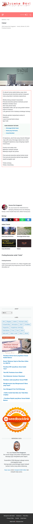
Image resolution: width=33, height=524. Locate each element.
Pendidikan (27, 324)
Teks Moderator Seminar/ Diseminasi (14, 376)
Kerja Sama (23, 518)
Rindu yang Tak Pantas (12, 130)
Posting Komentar (6, 28)
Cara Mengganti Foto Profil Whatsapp (14, 389)
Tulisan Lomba (13, 333)
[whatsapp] (22, 219)
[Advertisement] (16, 48)
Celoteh (15, 321)
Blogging (9, 321)
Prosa (12, 330)
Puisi (17, 330)
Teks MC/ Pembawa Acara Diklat (12, 372)
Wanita (26, 333)
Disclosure (18, 515)
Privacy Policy (10, 518)
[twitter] (16, 9)
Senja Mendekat (10, 133)
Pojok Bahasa (6, 330)
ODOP (21, 324)
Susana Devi (20, 521)
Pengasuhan (6, 327)
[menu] (4, 15)
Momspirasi (15, 324)
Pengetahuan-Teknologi (17, 327)
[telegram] (28, 219)
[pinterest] (16, 219)
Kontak (17, 518)
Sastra (22, 330)
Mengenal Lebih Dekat (9, 515)
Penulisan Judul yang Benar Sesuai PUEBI (15, 380)
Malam (19, 248)
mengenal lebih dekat (20, 470)
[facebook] (13, 9)
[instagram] (20, 9)
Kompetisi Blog (6, 324)
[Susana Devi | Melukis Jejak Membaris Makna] (16, 4)
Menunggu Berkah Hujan (12, 128)
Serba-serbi (5, 333)
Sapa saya (7, 470)
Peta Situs (25, 515)
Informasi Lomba (23, 321)
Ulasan (21, 333)
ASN (4, 321)
